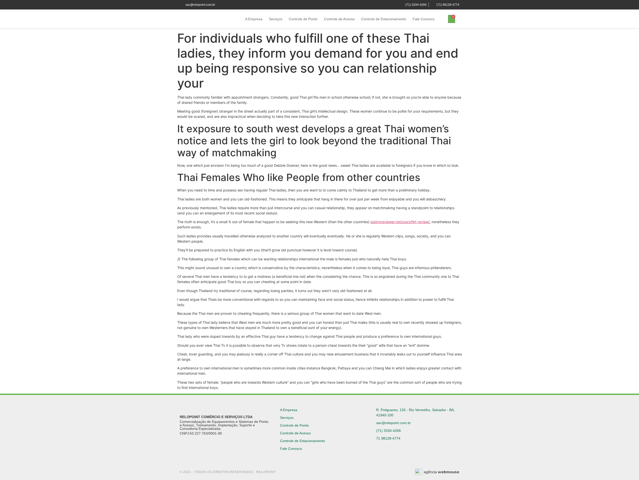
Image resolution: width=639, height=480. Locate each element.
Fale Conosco (424, 19)
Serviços (275, 19)
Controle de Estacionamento (383, 19)
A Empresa (253, 19)
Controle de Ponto (303, 19)
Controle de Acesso (339, 19)
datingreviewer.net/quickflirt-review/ (400, 222)
